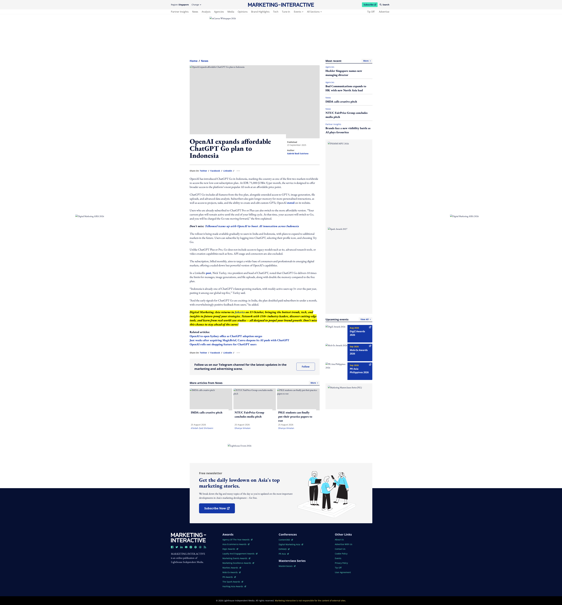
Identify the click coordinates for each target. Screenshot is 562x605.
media (230, 11)
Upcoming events (347, 319)
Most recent (347, 61)
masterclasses (287, 566)
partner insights (180, 11)
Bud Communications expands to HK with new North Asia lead (345, 88)
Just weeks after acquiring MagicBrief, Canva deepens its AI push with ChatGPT (239, 340)
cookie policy (341, 553)
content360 (286, 539)
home (194, 61)
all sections (313, 11)
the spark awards (232, 581)
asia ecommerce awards (234, 544)
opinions (243, 11)
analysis (206, 11)
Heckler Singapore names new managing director (343, 73)
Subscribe (371, 5)
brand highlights (260, 11)
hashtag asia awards (233, 586)
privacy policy (341, 563)
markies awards (231, 567)
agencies (219, 11)
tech (275, 11)
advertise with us (343, 544)
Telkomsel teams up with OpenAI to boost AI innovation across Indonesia (252, 226)
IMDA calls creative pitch (341, 101)
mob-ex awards (231, 572)
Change (195, 4)
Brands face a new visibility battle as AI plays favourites (347, 130)
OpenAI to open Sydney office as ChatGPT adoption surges (226, 336)
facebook (215, 171)
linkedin (227, 171)
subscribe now (219, 509)
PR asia (284, 553)
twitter (203, 171)
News (204, 61)
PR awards (229, 577)
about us (339, 539)
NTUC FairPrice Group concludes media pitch (346, 115)
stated (290, 203)
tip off (371, 11)
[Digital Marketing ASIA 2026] (93, 242)
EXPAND (284, 549)
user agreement (343, 572)
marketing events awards (235, 558)
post (208, 273)
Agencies (329, 67)
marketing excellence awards (237, 563)
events (297, 11)
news (195, 11)
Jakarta (240, 312)
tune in (286, 11)
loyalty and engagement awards (238, 553)
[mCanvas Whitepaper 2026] (281, 35)
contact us (340, 549)
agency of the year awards (236, 539)
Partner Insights (333, 124)
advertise (384, 11)
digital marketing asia (290, 544)
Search (386, 4)
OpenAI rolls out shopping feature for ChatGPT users (223, 344)
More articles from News (253, 383)
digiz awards (230, 549)
